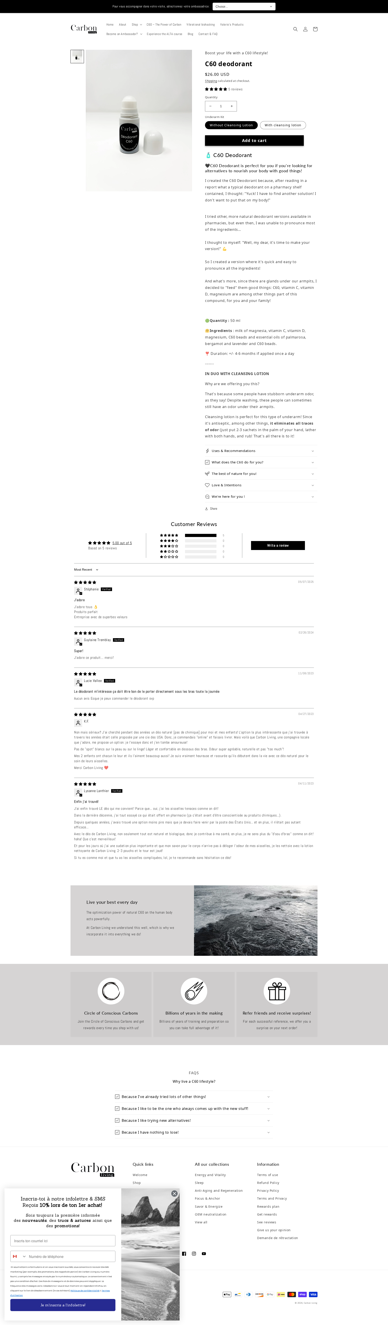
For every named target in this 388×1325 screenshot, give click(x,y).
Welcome (140, 1175)
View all (201, 1222)
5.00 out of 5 (122, 543)
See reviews (266, 1222)
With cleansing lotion (283, 125)
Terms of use (267, 1175)
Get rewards (267, 1214)
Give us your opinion (274, 1230)
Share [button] (213, 508)
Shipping (211, 81)
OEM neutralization (211, 1214)
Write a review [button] (278, 545)
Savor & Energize (209, 1206)
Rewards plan (268, 1206)
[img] (85, 582)
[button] (136, 24)
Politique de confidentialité (85, 1290)
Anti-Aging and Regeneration (219, 1190)
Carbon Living (310, 1302)
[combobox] (19, 1256)
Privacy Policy (268, 1190)
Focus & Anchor (207, 1198)
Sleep (199, 1183)
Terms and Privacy (272, 1198)
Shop (137, 1183)
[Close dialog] (174, 1193)
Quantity (211, 97)
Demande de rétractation (277, 1238)
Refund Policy (268, 1183)
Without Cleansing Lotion (231, 125)
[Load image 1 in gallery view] (77, 56)
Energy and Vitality (210, 1175)
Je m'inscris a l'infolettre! (62, 1305)
